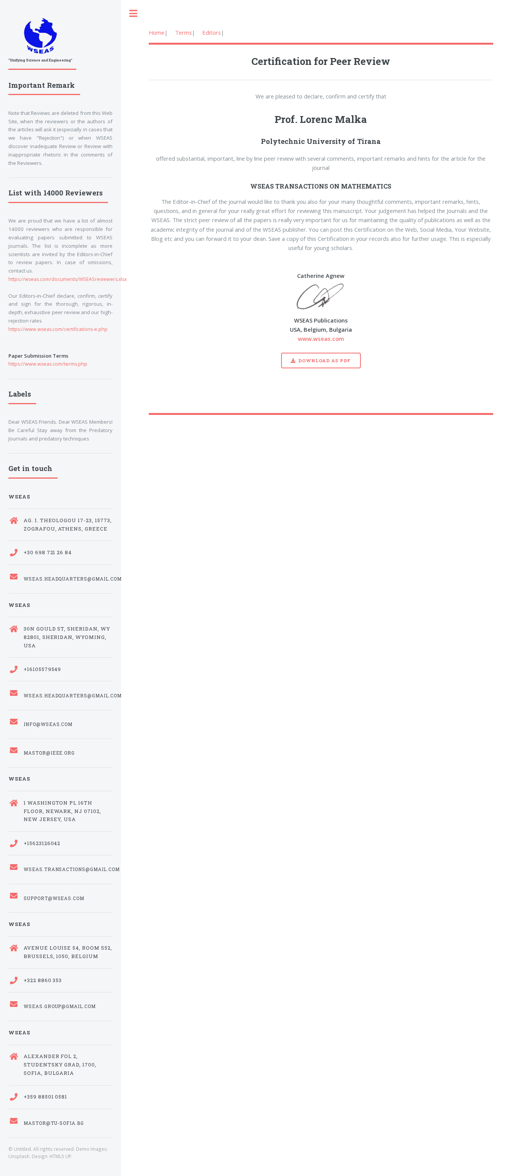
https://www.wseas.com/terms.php (47, 364)
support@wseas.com (54, 898)
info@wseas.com (48, 724)
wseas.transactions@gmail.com (68, 869)
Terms (183, 32)
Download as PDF (324, 360)
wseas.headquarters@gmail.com (68, 579)
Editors (211, 32)
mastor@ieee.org (49, 753)
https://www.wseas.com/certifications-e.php (58, 329)
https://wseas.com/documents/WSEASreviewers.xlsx (67, 279)
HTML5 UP (60, 1156)
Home (156, 32)
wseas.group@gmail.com (60, 1006)
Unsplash (18, 1156)
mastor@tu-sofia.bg (54, 1123)
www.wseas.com (321, 338)
